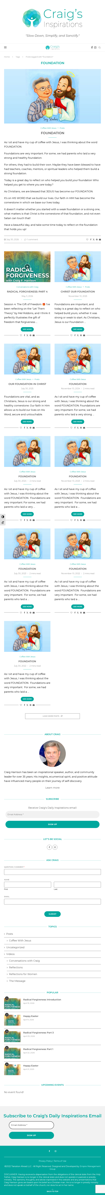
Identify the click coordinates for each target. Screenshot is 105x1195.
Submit (52, 914)
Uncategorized (15, 947)
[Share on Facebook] (90, 239)
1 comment (32, 239)
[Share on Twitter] (94, 239)
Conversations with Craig (24, 960)
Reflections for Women (23, 974)
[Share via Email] (100, 239)
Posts (9, 933)
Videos (10, 954)
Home (7, 57)
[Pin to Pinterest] (97, 239)
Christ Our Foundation (78, 291)
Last (55, 889)
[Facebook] (92, 47)
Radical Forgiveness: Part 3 (38, 1032)
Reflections (16, 967)
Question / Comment (14, 867)
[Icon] (27, 267)
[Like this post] (87, 239)
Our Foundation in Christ (27, 384)
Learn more (52, 787)
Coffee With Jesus (20, 940)
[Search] (99, 47)
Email (6, 897)
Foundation (52, 133)
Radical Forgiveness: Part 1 (38, 1049)
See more (27, 329)
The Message (17, 981)
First (6, 889)
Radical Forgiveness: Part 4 (27, 291)
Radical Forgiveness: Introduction (42, 999)
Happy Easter (30, 1016)
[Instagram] (95, 47)
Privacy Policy (45, 1161)
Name (6, 880)
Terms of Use (60, 1161)
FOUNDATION (78, 384)
